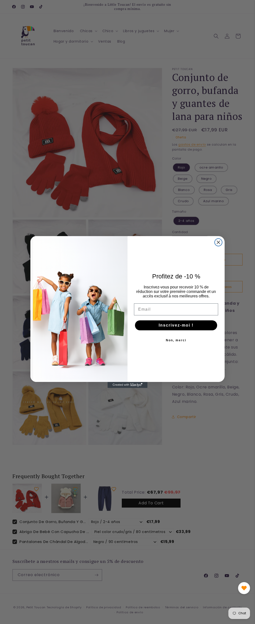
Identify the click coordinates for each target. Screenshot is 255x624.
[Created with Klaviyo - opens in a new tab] (127, 385)
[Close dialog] (218, 242)
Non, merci (176, 340)
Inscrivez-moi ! (176, 325)
